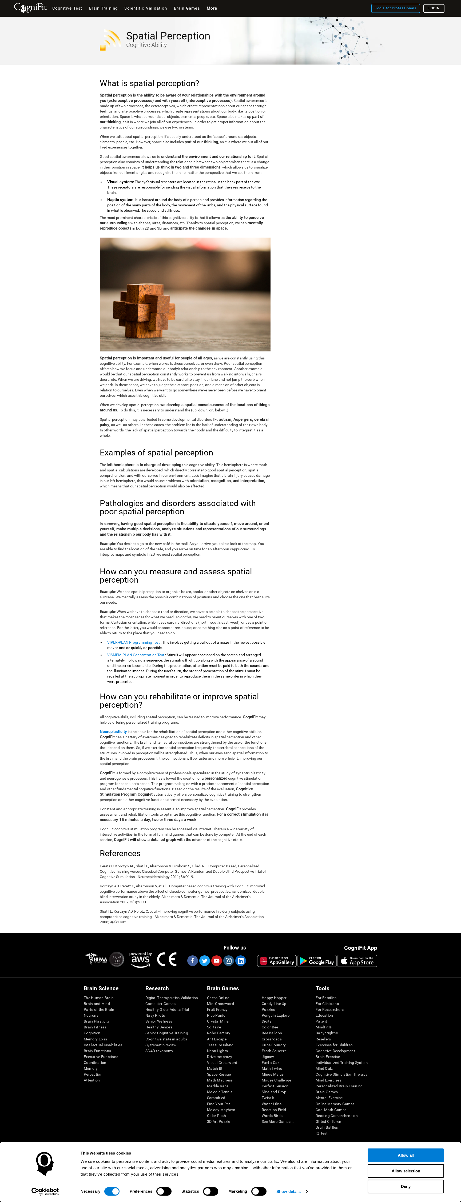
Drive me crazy (219, 1057)
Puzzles (268, 1009)
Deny (406, 1186)
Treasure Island (220, 1045)
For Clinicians (327, 1003)
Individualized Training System (342, 1062)
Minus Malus (273, 1074)
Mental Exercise (329, 1098)
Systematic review (161, 1045)
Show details (288, 1191)
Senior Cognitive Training (166, 1033)
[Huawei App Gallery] (277, 961)
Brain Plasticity (97, 1021)
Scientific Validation (145, 8)
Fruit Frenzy (217, 1009)
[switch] (164, 1191)
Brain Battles (327, 1127)
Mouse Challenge (276, 1080)
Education (324, 1015)
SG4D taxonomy (159, 1051)
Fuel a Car (270, 1062)
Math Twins (272, 1068)
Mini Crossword (220, 1003)
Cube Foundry (274, 1045)
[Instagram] (228, 960)
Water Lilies (271, 1104)
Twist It (268, 1098)
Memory (91, 1068)
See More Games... (278, 1121)
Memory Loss (95, 1039)
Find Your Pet (218, 1104)
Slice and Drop (274, 1092)
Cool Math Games (331, 1110)
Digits (267, 1021)
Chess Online (218, 998)
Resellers (323, 1039)
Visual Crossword (222, 1062)
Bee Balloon (272, 1033)
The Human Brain (99, 998)
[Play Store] (317, 961)
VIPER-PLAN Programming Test (133, 642)
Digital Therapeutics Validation (171, 998)
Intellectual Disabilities (103, 1045)
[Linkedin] (240, 960)
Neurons (91, 1015)
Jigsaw (268, 1057)
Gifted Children (328, 1121)
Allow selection (406, 1171)
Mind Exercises (328, 1080)
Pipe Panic (216, 1015)
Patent (321, 1021)
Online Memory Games (335, 1104)
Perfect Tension (275, 1086)
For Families (326, 998)
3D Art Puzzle (218, 1121)
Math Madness (220, 1080)
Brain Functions (97, 1051)
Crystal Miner (218, 1021)
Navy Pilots (155, 1015)
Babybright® (327, 1033)
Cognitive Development (335, 1051)
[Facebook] (192, 960)
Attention (92, 1080)
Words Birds (272, 1115)
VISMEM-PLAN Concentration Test (135, 655)
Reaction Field (274, 1110)
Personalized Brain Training (339, 1086)
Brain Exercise (328, 1057)
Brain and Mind (97, 1003)
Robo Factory (218, 1033)
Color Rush (216, 1115)
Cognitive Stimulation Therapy (341, 1074)
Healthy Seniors (158, 1027)
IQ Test (322, 1133)
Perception (93, 1074)
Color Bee (270, 1027)
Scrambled (216, 1098)
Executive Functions (101, 1057)
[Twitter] (204, 960)
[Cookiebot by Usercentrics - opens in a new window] (45, 1192)
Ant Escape (216, 1039)
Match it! (214, 1068)
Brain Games (327, 1092)
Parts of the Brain (99, 1009)
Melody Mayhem (221, 1110)
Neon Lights (217, 1051)
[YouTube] (216, 960)
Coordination (95, 1062)
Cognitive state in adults (166, 1039)
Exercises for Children (334, 1045)
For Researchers (330, 1009)
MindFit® (324, 1027)
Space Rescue (219, 1074)
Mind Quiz (324, 1068)
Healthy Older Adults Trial (167, 1009)
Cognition (92, 1033)
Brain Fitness (95, 1027)
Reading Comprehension (337, 1115)
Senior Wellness (158, 1021)
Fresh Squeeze (274, 1051)
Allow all (406, 1155)
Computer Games (160, 1003)
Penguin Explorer (276, 1015)
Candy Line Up (274, 1003)
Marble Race (217, 1086)
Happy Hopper (274, 998)
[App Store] (357, 961)
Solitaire (214, 1027)
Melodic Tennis (219, 1092)
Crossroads (272, 1039)
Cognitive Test (67, 8)
